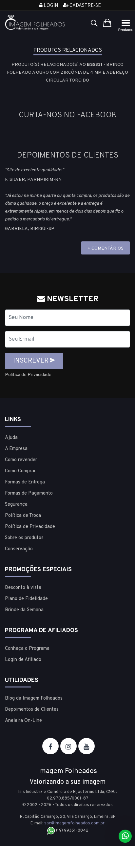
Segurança (16, 504)
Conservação (19, 549)
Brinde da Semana (24, 610)
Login (50, 6)
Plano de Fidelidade (26, 599)
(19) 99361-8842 (71, 830)
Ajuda (11, 438)
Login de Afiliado (23, 660)
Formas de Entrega (25, 482)
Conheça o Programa (27, 649)
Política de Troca (23, 516)
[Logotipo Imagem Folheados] (35, 22)
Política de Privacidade (28, 375)
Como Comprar (20, 471)
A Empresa (16, 449)
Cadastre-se (84, 6)
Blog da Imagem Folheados (34, 698)
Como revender (21, 460)
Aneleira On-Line (23, 721)
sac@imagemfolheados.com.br (74, 823)
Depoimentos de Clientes (32, 709)
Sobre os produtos (24, 538)
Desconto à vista (23, 588)
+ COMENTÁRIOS (105, 248)
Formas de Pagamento (29, 493)
